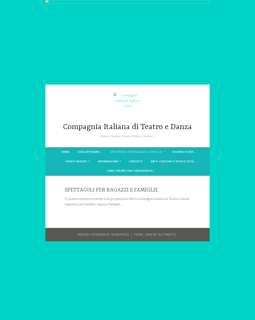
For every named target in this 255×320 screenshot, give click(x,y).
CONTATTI (136, 161)
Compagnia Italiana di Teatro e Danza (127, 127)
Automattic (167, 234)
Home (65, 152)
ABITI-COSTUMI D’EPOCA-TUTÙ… (174, 161)
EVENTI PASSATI (76, 161)
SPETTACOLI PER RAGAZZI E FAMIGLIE (136, 152)
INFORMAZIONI (108, 161)
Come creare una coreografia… (131, 170)
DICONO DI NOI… (184, 152)
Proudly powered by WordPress (103, 234)
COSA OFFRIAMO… (89, 152)
